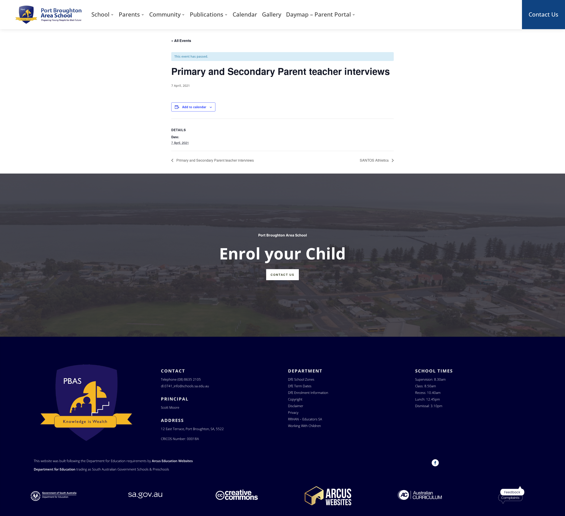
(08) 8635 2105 (189, 379)
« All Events (181, 40)
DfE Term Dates (299, 386)
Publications (206, 14)
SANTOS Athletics (375, 160)
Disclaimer (295, 406)
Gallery (271, 14)
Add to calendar (194, 107)
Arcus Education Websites (172, 461)
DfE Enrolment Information (308, 392)
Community (165, 14)
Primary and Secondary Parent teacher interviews (214, 160)
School (100, 14)
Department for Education (54, 469)
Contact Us (543, 14)
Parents (129, 14)
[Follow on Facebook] (435, 462)
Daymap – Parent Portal (318, 14)
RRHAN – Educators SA (305, 419)
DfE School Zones (301, 379)
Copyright (295, 399)
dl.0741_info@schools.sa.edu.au (185, 386)
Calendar (245, 14)
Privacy (293, 412)
